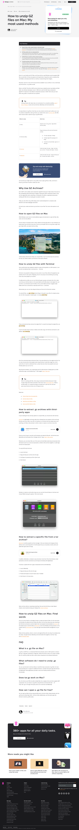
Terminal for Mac (10, 813)
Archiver (53, 48)
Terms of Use (10, 827)
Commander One (49, 382)
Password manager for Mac (12, 808)
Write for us (43, 789)
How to (14, 6)
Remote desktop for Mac (11, 816)
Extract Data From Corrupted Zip (30, 396)
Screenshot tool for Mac (11, 819)
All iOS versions (27, 805)
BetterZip (24, 49)
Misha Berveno (13, 30)
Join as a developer (28, 787)
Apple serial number (45, 802)
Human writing (44, 787)
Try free (58, 28)
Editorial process (44, 784)
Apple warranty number (46, 811)
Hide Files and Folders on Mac (29, 401)
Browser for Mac (10, 822)
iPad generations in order (29, 810)
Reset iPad (60, 819)
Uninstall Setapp (10, 795)
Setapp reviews (27, 789)
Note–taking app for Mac (12, 811)
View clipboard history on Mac (64, 802)
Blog (11, 6)
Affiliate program (27, 790)
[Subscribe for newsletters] (74, 785)
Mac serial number (45, 805)
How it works (9, 787)
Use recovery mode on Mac (63, 810)
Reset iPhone (60, 817)
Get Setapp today (25, 636)
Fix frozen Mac (61, 816)
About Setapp (9, 790)
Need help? (4, 827)
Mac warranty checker (45, 813)
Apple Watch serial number (46, 810)
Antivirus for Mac (10, 820)
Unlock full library (44, 607)
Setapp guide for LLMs (28, 802)
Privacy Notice (62, 789)
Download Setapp (10, 792)
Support (25, 784)
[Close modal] (71, 402)
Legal (8, 796)
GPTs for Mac (43, 820)
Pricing (8, 789)
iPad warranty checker (45, 814)
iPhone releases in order (28, 808)
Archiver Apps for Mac (28, 398)
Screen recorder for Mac (11, 805)
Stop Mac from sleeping (63, 813)
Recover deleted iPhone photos (64, 805)
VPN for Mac (9, 802)
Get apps (19, 738)
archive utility (52, 112)
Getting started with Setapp (12, 793)
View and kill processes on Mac (64, 811)
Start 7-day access (48, 437)
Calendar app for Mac (11, 814)
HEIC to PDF (43, 819)
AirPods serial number (45, 808)
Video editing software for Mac (13, 810)
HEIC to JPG (43, 816)
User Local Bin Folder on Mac (29, 403)
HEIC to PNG (43, 817)
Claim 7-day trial (45, 371)
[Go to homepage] (8, 2)
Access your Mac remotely (63, 808)
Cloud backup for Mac (11, 817)
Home (9, 6)
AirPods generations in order (29, 811)
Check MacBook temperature (64, 814)
